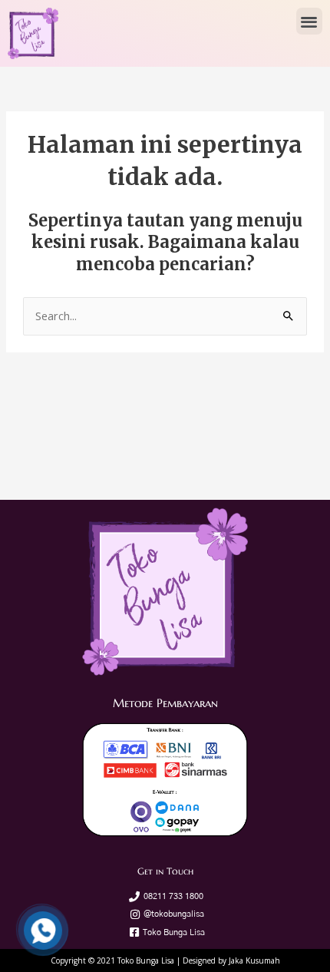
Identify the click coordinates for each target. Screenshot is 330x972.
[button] (309, 21)
